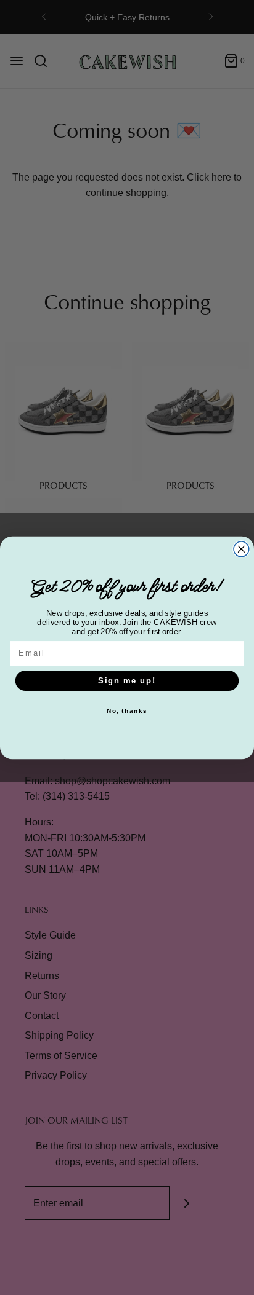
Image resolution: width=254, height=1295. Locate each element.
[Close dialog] (241, 548)
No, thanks (127, 711)
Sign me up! (126, 680)
